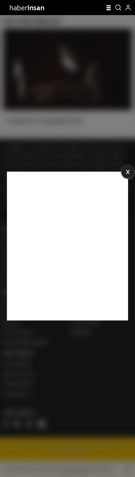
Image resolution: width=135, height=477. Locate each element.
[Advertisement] (67, 246)
